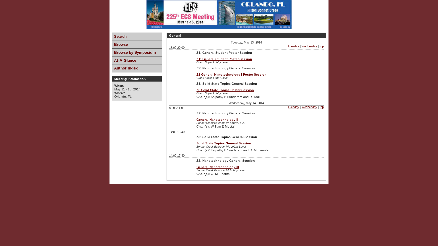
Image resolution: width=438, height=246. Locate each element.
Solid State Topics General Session (223, 143)
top (322, 46)
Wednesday (309, 46)
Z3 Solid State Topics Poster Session (225, 90)
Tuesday (293, 46)
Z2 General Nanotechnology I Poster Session (231, 74)
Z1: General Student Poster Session (224, 59)
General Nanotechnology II (217, 119)
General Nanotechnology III (217, 167)
